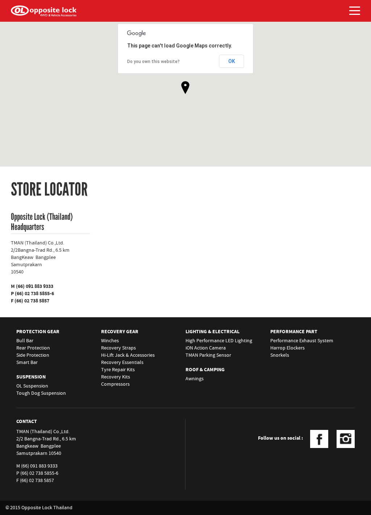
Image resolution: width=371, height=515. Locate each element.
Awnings (195, 379)
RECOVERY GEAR (119, 331)
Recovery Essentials (122, 362)
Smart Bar (27, 362)
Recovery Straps (118, 348)
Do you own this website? (153, 61)
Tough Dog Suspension (41, 393)
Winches (110, 341)
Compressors (115, 384)
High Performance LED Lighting (219, 341)
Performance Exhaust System (301, 341)
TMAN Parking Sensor (208, 355)
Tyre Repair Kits (118, 370)
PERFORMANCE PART (293, 331)
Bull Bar (24, 341)
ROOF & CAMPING (205, 369)
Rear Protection (33, 348)
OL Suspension (32, 386)
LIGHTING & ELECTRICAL (212, 331)
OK (231, 61)
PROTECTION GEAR (37, 331)
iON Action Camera (206, 348)
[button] (185, 87)
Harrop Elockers (287, 348)
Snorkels (279, 355)
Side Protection (32, 355)
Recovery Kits (115, 377)
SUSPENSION (31, 377)
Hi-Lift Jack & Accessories (128, 355)
